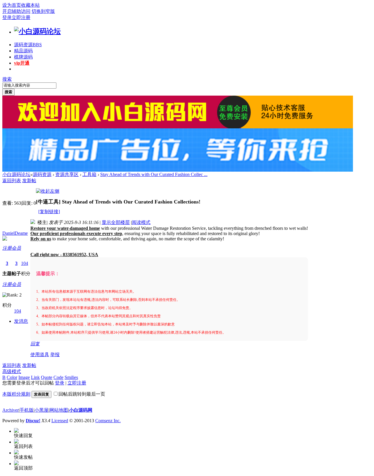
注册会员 (11, 248)
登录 (7, 17)
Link (35, 377)
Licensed (59, 420)
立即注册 (21, 17)
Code (58, 377)
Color (12, 377)
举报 (55, 354)
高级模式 (11, 371)
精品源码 (23, 50)
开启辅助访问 (16, 11)
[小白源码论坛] (37, 31)
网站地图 (58, 410)
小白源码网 (80, 410)
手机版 (27, 410)
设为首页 (11, 5)
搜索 (7, 79)
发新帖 (29, 180)
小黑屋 (41, 410)
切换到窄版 (43, 11)
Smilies (71, 377)
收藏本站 (30, 5)
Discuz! (33, 420)
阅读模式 (141, 222)
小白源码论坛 (16, 174)
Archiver (10, 410)
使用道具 (39, 354)
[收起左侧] (47, 191)
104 (24, 263)
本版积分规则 (16, 394)
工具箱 (89, 174)
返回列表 (11, 180)
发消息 (21, 321)
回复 (35, 343)
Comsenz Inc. (108, 420)
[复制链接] (49, 211)
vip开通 (22, 63)
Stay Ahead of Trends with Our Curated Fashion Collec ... (153, 174)
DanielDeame (15, 233)
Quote (46, 377)
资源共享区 (67, 174)
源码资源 (28, 44)
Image (24, 377)
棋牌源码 (23, 56)
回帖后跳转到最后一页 (81, 394)
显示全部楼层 (116, 222)
